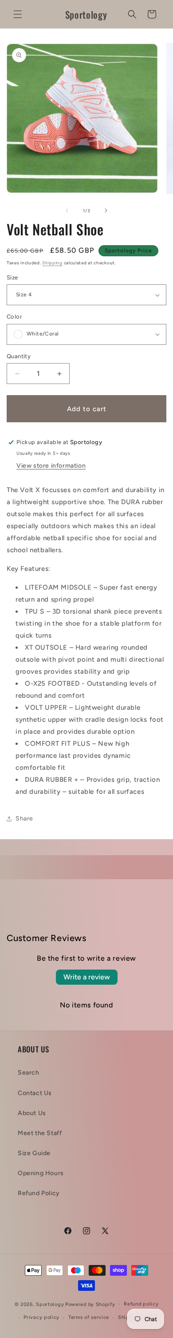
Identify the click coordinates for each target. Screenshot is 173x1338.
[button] (18, 14)
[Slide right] (106, 210)
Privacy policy (41, 1317)
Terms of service (88, 1317)
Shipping (52, 263)
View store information (51, 465)
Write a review (86, 977)
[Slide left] (67, 210)
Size (12, 277)
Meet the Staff (40, 1133)
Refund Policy (39, 1193)
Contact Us (35, 1093)
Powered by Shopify (90, 1304)
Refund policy (141, 1304)
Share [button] (24, 818)
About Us (32, 1113)
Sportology (50, 1304)
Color (14, 316)
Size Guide (34, 1153)
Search (28, 1072)
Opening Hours (41, 1173)
